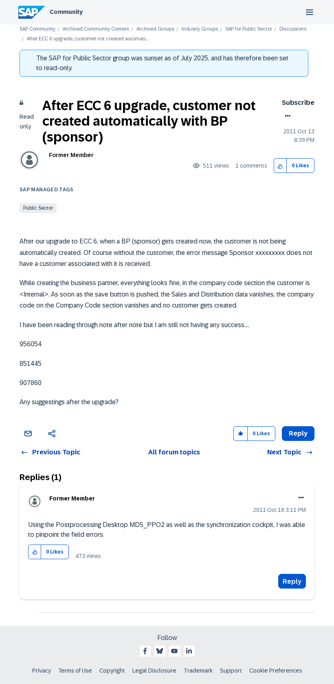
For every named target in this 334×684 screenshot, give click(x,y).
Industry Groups (200, 29)
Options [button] (286, 116)
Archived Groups (155, 29)
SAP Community (37, 29)
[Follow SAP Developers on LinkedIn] (189, 651)
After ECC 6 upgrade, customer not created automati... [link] (87, 39)
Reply (292, 581)
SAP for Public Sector (248, 29)
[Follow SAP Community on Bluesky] (159, 651)
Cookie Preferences (275, 670)
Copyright (112, 670)
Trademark (198, 670)
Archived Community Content (96, 29)
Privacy (41, 670)
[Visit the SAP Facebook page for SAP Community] (145, 651)
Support (231, 670)
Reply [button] (298, 433)
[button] (280, 166)
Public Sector (38, 208)
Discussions (292, 29)
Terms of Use (75, 670)
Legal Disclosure (154, 670)
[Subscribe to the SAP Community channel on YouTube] (174, 651)
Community (66, 12)
